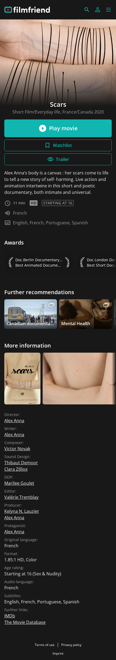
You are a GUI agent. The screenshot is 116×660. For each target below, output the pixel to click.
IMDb (9, 616)
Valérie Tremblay (21, 497)
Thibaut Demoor (21, 463)
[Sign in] (97, 9)
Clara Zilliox (16, 469)
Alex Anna (14, 421)
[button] (108, 9)
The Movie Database (25, 622)
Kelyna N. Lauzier (21, 511)
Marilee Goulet (19, 483)
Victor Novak (17, 449)
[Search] (86, 9)
